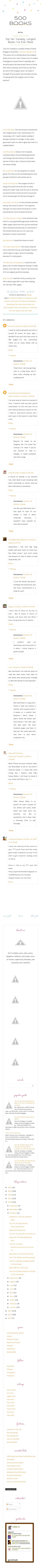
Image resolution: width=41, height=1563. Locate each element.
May (11, 1293)
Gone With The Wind (11, 202)
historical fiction (13, 1342)
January (13, 1307)
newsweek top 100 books (16, 1472)
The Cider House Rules (11, 247)
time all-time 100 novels (16, 1482)
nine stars (11, 1406)
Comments (12, 1509)
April (12, 1296)
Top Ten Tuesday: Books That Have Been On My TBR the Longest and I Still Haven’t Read (25, 1147)
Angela (11, 607)
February (13, 1304)
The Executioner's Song (12, 218)
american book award (15, 1463)
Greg (10, 473)
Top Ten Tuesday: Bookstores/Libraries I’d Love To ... (21, 1247)
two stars (10, 1415)
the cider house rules (23, 304)
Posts (10, 1504)
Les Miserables (8, 152)
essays (9, 1336)
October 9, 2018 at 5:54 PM (23, 667)
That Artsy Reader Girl (27, 52)
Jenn (10, 667)
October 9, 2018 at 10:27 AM (25, 326)
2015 (10, 1318)
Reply (11, 350)
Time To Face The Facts (12, 1133)
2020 (10, 1195)
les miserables (31, 301)
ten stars (10, 1412)
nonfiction (11, 1349)
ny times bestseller (14, 1475)
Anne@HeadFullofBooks (18, 540)
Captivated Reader (16, 839)
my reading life (13, 1436)
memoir (10, 1346)
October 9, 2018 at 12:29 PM (24, 396)
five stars (10, 1399)
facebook (15, 291)
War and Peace (8, 171)
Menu (20, 32)
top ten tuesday (15, 311)
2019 (10, 1198)
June (12, 1289)
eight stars (11, 1396)
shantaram (10, 304)
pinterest (30, 291)
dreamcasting (12, 1433)
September (14, 1278)
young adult (11, 1352)
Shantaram (7, 278)
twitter (22, 291)
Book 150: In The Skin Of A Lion (21, 1254)
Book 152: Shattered (17, 1230)
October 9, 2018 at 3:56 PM (23, 473)
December (14, 1206)
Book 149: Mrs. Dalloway (18, 1268)
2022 (10, 1187)
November (14, 1209)
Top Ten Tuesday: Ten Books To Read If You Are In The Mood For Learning (25, 1103)
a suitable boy (28, 298)
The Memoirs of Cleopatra (13, 262)
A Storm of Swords (10, 183)
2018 (10, 1202)
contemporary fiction (15, 1333)
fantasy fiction (12, 1339)
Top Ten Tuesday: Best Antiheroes (22, 1234)
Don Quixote (8, 240)
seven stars (11, 1390)
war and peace (27, 311)
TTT (30, 779)
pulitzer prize (12, 1478)
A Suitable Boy (8, 130)
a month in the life (14, 1429)
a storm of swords (16, 298)
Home (21, 916)
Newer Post (7, 916)
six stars (10, 1393)
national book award (15, 1469)
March (12, 1300)
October (13, 1213)
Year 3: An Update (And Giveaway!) (22, 1257)
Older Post (34, 916)
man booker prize (13, 1466)
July (12, 1285)
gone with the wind (18, 301)
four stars (11, 1402)
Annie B (11, 326)
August (13, 1282)
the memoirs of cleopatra (27, 307)
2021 (10, 1191)
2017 (10, 1311)
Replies (13, 355)
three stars (11, 1409)
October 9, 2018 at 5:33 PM (25, 607)
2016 (10, 1315)
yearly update (12, 1442)
